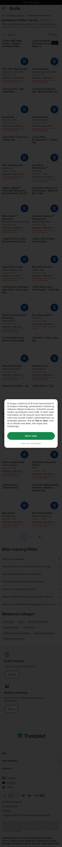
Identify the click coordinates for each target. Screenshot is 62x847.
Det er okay (31, 435)
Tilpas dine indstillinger (31, 443)
